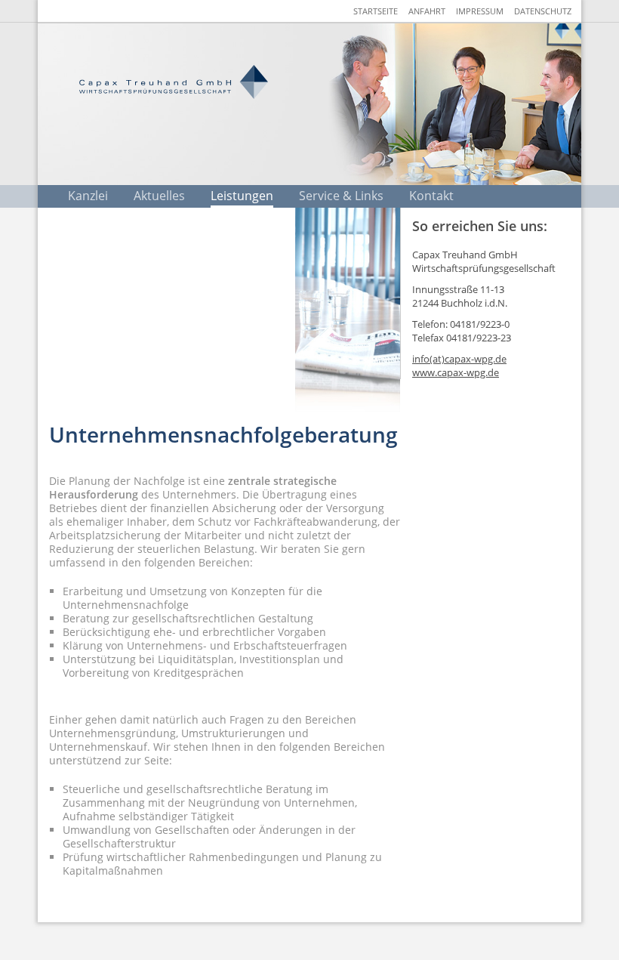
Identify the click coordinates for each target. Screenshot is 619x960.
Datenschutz (542, 11)
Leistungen (242, 195)
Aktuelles (159, 195)
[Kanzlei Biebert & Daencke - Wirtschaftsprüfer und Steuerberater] (173, 82)
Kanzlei (88, 195)
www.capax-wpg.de (455, 372)
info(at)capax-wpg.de (459, 359)
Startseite (375, 11)
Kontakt (431, 195)
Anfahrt (426, 11)
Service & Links (341, 195)
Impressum (480, 11)
